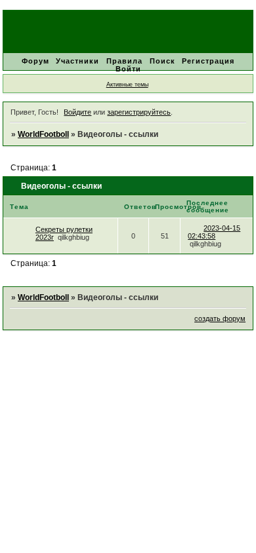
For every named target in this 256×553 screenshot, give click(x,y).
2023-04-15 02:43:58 (214, 232)
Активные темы (127, 84)
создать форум (219, 318)
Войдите (77, 112)
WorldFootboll (43, 134)
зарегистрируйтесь (139, 112)
